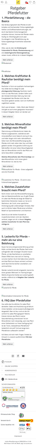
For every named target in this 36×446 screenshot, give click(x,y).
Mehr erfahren (8, 60)
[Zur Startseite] (18, 2)
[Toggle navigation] (2, 2)
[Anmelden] (6, 2)
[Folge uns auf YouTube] (23, 356)
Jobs (9, 379)
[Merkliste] (30, 2)
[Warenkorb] (34, 2)
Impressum (18, 436)
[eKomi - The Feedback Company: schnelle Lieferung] (13, 393)
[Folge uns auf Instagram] (13, 356)
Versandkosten (28, 443)
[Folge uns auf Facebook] (18, 356)
